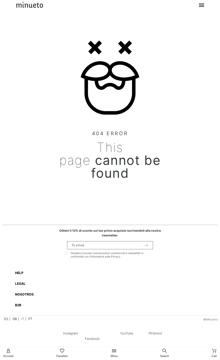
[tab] (112, 273)
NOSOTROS (24, 294)
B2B (18, 305)
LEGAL (20, 284)
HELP (19, 273)
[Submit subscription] (146, 245)
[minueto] (29, 5)
